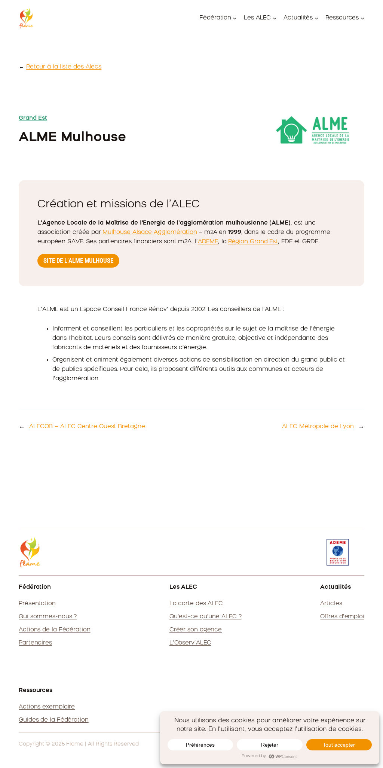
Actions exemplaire (47, 707)
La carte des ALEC (196, 604)
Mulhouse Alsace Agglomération (149, 232)
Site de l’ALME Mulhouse (78, 260)
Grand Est (33, 118)
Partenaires (35, 643)
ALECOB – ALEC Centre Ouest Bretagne (87, 427)
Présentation (37, 604)
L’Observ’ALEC (190, 643)
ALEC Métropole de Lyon (318, 427)
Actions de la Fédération (55, 630)
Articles (331, 604)
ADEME (208, 242)
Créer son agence (195, 630)
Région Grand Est (253, 242)
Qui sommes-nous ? (48, 617)
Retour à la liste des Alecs (63, 67)
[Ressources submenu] (362, 18)
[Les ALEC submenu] (274, 18)
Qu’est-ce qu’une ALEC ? (205, 617)
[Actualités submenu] (316, 18)
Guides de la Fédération (54, 720)
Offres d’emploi (342, 617)
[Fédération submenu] (234, 18)
